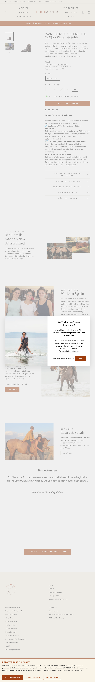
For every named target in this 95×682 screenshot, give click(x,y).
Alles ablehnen (33, 677)
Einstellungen (52, 677)
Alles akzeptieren (13, 677)
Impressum (78, 670)
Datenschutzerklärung (68, 351)
